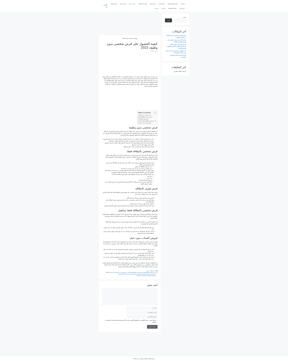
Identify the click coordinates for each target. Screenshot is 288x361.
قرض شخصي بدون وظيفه (145, 115)
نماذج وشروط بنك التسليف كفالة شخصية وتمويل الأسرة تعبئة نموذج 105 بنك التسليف (137, 274)
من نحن (156, 8)
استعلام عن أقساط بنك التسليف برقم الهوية (146, 275)
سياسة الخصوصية (172, 8)
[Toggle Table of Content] (154, 113)
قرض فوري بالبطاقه (144, 119)
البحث (184, 17)
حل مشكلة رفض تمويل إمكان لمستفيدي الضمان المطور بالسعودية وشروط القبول (176, 46)
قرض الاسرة (162, 3)
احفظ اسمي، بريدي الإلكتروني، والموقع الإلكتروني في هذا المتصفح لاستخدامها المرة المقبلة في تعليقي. (130, 321)
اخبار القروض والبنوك (173, 3)
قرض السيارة (114, 3)
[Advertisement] (129, 23)
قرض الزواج (153, 3)
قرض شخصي (132, 3)
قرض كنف (182, 8)
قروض (147, 270)
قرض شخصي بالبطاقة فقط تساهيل (147, 121)
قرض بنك (138, 358)
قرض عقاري (123, 3)
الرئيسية (182, 3)
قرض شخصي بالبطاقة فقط (145, 117)
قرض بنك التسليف (142, 3)
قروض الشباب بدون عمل (145, 123)
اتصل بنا (163, 8)
